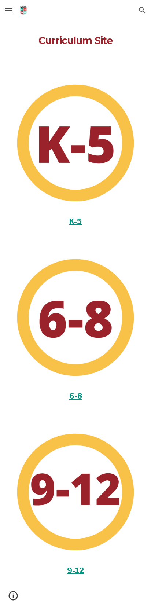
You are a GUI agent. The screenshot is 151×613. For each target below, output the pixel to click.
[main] (75, 38)
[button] (9, 10)
